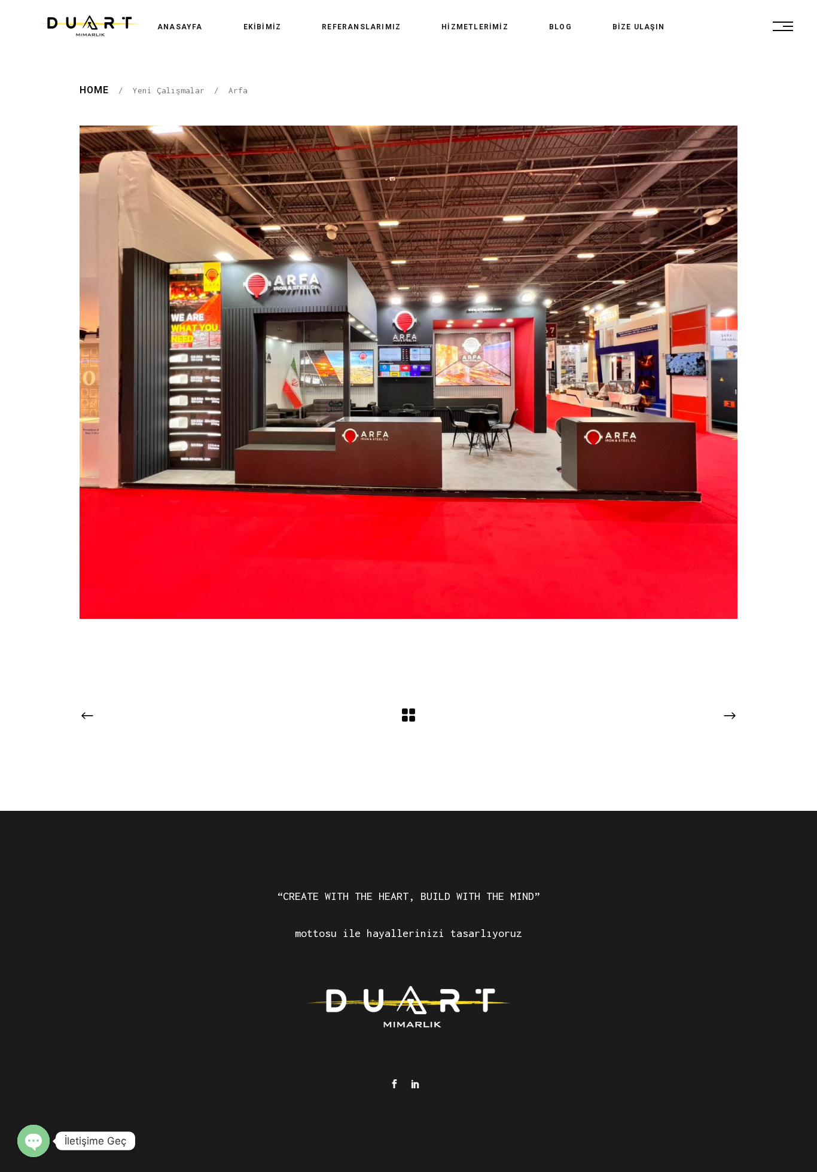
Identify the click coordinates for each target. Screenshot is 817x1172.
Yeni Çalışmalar (169, 90)
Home (94, 90)
